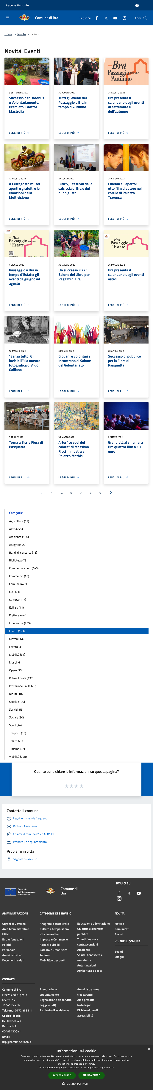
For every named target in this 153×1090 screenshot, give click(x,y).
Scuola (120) (17, 701)
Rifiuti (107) (16, 694)
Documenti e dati (13, 960)
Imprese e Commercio (54, 939)
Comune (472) (18, 584)
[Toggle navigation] (7, 17)
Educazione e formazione (93, 923)
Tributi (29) (16, 741)
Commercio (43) (19, 576)
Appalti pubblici (50, 944)
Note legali (84, 1005)
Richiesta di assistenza (54, 1010)
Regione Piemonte (17, 5)
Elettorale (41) (18, 615)
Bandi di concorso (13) (23, 552)
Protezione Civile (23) (22, 686)
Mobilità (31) (17, 654)
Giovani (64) (16, 639)
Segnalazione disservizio (56, 999)
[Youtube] (114, 17)
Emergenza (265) (20, 623)
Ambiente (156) (19, 537)
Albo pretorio (86, 999)
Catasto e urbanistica (53, 950)
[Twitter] (104, 17)
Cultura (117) (17, 599)
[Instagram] (123, 17)
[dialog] (76, 1067)
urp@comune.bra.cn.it (16, 1042)
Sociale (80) (16, 717)
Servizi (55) (16, 709)
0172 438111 (23, 1010)
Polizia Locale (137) (21, 678)
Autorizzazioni (86, 965)
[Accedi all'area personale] (137, 5)
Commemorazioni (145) (23, 568)
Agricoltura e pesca (89, 970)
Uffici (5, 934)
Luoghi (119, 956)
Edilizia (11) (16, 607)
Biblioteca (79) (18, 560)
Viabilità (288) (18, 756)
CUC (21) (14, 591)
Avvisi (119, 934)
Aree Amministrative (15, 929)
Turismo (45, 955)
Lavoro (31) (16, 646)
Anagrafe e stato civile (54, 923)
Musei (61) (15, 662)
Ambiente (83, 949)
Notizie (119, 923)
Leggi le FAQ (48, 1005)
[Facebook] (95, 17)
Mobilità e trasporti (52, 960)
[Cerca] (145, 18)
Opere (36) (15, 670)
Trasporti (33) (17, 733)
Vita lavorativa (49, 934)
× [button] (148, 1049)
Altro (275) (16, 529)
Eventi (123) (17, 631)
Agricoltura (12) (19, 521)
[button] (76, 1084)
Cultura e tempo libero (54, 929)
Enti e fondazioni (13, 939)
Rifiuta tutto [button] (91, 1075)
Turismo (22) (17, 748)
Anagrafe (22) (17, 544)
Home (8, 34)
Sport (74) (15, 725)
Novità (21, 34)
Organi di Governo (14, 923)
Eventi (119, 951)
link (112, 1067)
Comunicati (122, 929)
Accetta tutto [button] (62, 1075)
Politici (6, 944)
